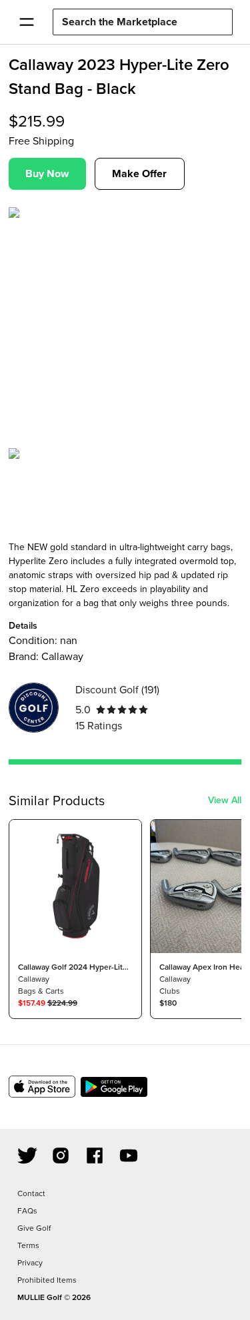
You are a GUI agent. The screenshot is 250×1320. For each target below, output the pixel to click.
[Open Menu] (26, 22)
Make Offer (139, 173)
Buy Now (47, 173)
